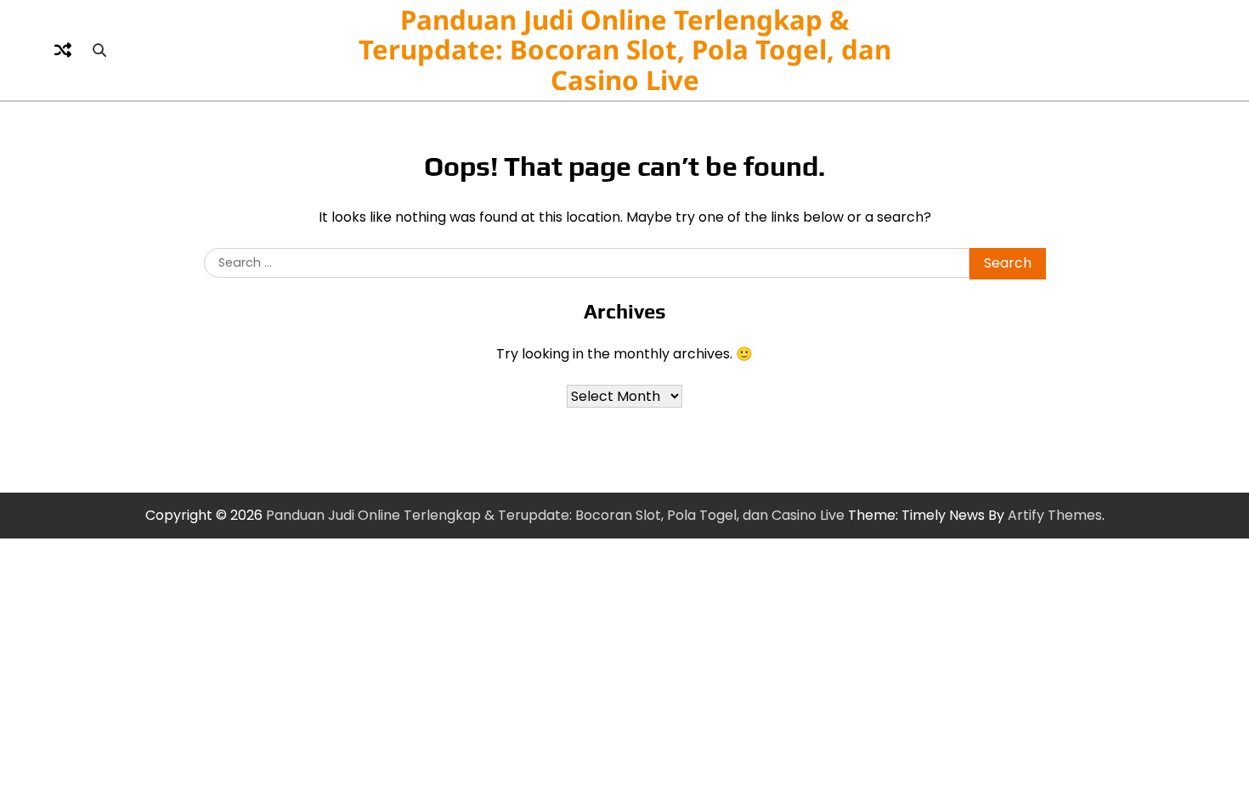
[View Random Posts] (63, 50)
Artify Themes (1055, 515)
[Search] (99, 50)
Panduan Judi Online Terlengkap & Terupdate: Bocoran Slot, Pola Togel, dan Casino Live (625, 50)
